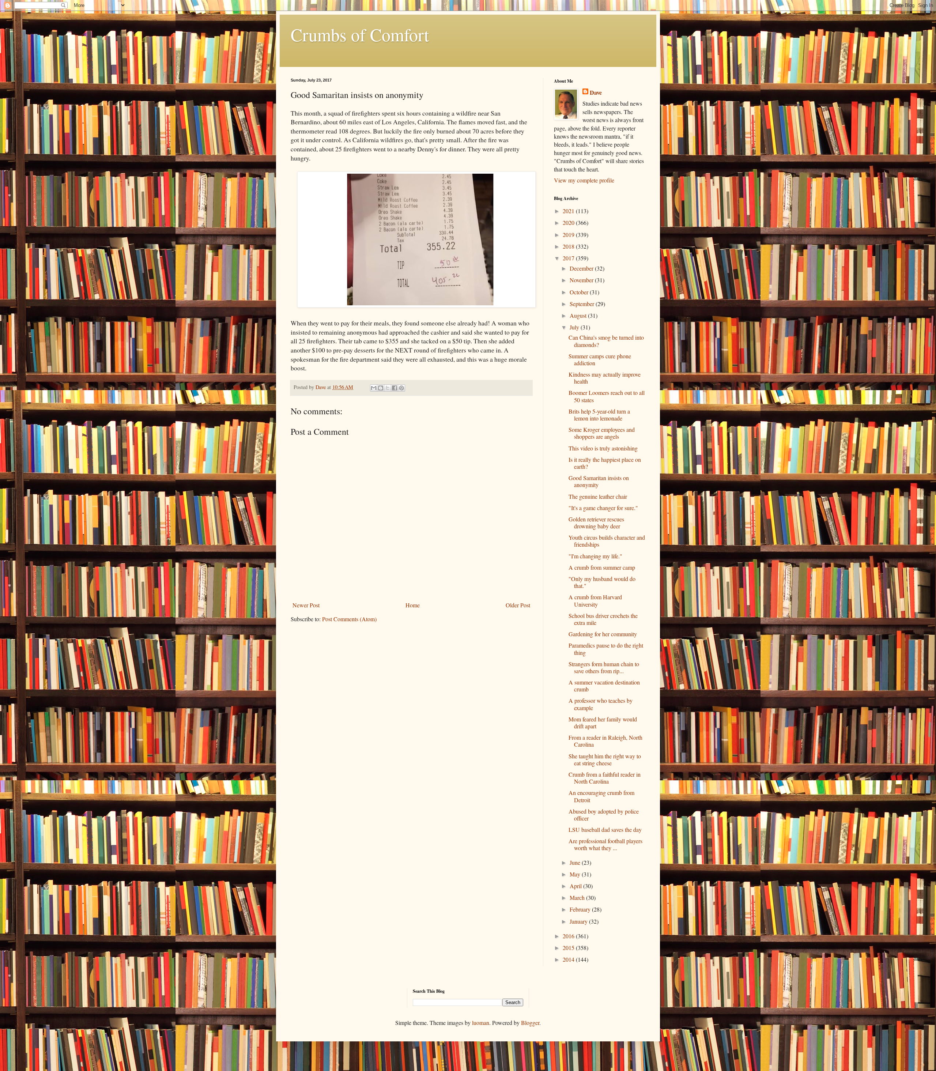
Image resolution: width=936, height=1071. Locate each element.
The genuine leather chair (598, 496)
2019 (569, 234)
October (580, 292)
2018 (569, 246)
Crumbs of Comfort (360, 34)
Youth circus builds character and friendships (607, 540)
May (576, 874)
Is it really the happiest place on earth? (605, 463)
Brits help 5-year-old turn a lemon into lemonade (599, 414)
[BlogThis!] (380, 388)
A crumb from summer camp (602, 567)
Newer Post (306, 605)
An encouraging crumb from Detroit (601, 796)
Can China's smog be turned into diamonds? (606, 340)
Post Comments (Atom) (349, 619)
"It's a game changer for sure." (603, 508)
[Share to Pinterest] (401, 388)
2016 (569, 936)
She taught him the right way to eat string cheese (605, 759)
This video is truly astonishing (603, 448)
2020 (569, 222)
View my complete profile (584, 180)
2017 (569, 258)
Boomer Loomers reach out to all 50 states (607, 396)
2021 (569, 211)
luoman (480, 1022)
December (582, 268)
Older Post (518, 605)
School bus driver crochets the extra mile (603, 619)
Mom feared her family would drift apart (603, 722)
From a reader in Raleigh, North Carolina (605, 741)
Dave (596, 92)
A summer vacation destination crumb (604, 685)
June (576, 862)
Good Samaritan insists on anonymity (599, 481)
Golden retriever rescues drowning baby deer (596, 522)
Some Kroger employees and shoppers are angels (602, 433)
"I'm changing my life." (595, 556)
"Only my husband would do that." (602, 582)
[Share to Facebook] (394, 388)
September (583, 304)
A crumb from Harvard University (595, 600)
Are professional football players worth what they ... (605, 844)
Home (412, 605)
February (581, 909)
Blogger (530, 1022)
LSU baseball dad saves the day (605, 829)
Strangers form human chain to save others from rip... (604, 667)
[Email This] (373, 388)
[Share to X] (387, 388)
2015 (569, 947)
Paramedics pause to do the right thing (606, 648)
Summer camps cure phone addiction (600, 359)
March (578, 897)
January (579, 921)
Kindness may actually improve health (605, 377)
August (579, 315)
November (582, 280)
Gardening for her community (603, 634)
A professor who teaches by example (601, 704)
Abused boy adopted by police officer (604, 814)
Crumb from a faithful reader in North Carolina (605, 777)
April (576, 886)
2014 (569, 959)
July (575, 327)
